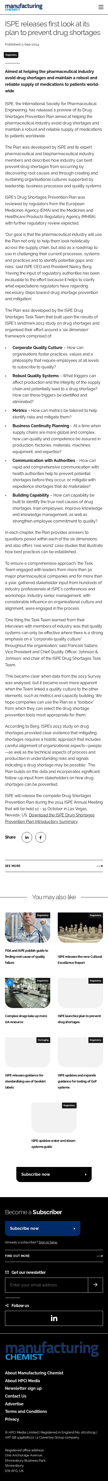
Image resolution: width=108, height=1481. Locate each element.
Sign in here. (48, 1242)
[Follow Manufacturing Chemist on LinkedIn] (54, 1319)
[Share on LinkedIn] (27, 837)
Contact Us (15, 1396)
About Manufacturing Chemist (34, 1373)
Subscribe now (35, 1174)
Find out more (17, 1256)
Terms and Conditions (26, 1411)
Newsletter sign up (23, 1388)
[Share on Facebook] (40, 837)
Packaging (43, 1040)
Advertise (14, 1404)
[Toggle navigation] (101, 7)
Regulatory (11, 55)
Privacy (12, 1419)
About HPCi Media (22, 1380)
